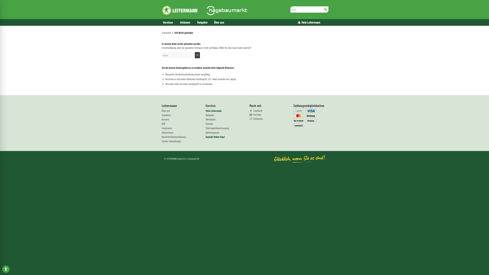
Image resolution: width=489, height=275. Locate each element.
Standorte (166, 115)
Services (168, 22)
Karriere (165, 119)
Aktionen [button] (185, 22)
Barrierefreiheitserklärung (174, 136)
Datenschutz (167, 132)
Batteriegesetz (212, 132)
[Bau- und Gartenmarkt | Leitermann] (205, 9)
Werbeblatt (211, 119)
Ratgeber (202, 22)
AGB (163, 123)
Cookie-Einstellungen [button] (171, 141)
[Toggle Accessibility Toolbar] (6, 269)
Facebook (257, 110)
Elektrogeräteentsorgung (217, 128)
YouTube (257, 114)
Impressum (167, 128)
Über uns (219, 22)
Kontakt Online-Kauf (215, 136)
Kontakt (209, 123)
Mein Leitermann (311, 22)
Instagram (258, 118)
